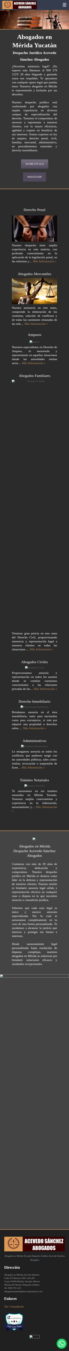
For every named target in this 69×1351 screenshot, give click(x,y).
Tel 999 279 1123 (34, 163)
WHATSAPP (34, 176)
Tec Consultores (14, 1306)
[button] (62, 1344)
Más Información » (44, 261)
